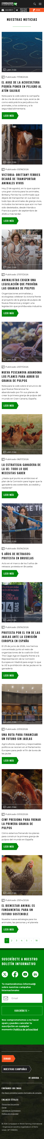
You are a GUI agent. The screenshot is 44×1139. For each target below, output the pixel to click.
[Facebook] (15, 974)
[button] (31, 940)
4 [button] (21, 940)
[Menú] (39, 4)
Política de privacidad (10, 1114)
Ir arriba (34, 1077)
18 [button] (36, 940)
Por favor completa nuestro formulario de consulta (22, 1093)
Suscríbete (20, 1010)
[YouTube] (25, 974)
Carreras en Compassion (11, 1111)
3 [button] (16, 940)
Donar (4, 1108)
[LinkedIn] (35, 974)
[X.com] (5, 974)
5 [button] (26, 940)
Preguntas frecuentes (10, 1104)
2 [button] (11, 940)
